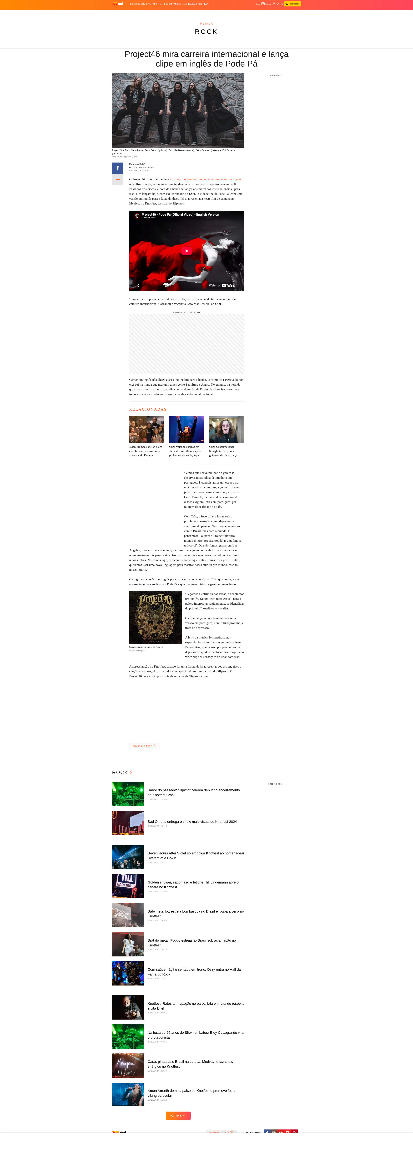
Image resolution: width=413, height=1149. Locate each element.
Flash (128, 13)
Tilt (238, 13)
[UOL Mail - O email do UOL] (266, 4)
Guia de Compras (296, 13)
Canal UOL (253, 13)
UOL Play (203, 4)
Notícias (149, 13)
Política (159, 13)
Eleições (138, 13)
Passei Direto (180, 4)
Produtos (118, 13)
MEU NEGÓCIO (165, 4)
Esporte (199, 13)
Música (206, 23)
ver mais (176, 1115)
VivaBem (231, 13)
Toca (283, 13)
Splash (209, 13)
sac (258, 4)
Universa (220, 13)
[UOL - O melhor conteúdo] (117, 4)
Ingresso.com (137, 4)
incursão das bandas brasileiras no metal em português (205, 179)
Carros (170, 13)
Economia (181, 13)
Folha (190, 13)
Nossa (264, 13)
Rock (206, 31)
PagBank (192, 4)
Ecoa (244, 13)
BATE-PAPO (151, 4)
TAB (270, 13)
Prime (276, 13)
